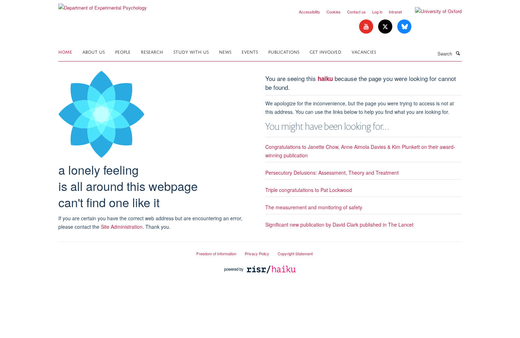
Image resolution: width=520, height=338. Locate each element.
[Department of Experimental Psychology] (102, 5)
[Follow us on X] (386, 26)
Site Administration (122, 226)
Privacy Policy (257, 253)
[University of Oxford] (433, 11)
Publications (283, 51)
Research (152, 51)
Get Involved (325, 51)
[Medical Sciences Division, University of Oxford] (122, 250)
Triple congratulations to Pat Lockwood (308, 189)
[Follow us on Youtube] (367, 26)
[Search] (458, 53)
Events (250, 51)
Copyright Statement (295, 253)
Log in (377, 11)
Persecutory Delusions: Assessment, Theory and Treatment (332, 172)
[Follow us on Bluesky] (404, 26)
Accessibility (309, 11)
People (123, 51)
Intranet (395, 11)
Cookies (334, 11)
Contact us (356, 11)
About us (93, 51)
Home (65, 51)
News (225, 51)
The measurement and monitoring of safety (313, 207)
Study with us (191, 51)
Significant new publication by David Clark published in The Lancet (339, 224)
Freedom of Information (216, 253)
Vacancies (364, 51)
